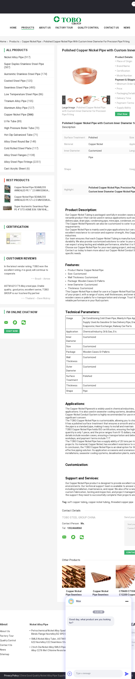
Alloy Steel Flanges (15, 155)
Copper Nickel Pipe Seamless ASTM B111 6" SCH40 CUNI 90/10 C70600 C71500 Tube (74, 593)
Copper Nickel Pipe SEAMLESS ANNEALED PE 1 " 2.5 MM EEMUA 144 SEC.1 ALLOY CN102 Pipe (31, 190)
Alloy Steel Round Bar (16, 141)
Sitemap (4, 654)
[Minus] (127, 601)
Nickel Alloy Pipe (14, 57)
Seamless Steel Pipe (16, 87)
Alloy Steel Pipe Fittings (18, 161)
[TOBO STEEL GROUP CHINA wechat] (26, 322)
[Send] (126, 673)
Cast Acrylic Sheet (15, 168)
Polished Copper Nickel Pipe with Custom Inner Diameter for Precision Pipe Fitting (84, 111)
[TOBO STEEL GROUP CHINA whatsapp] (17, 322)
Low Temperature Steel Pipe (21, 94)
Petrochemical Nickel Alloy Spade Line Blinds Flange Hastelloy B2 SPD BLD (51, 632)
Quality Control (88, 27)
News (127, 27)
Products (27, 27)
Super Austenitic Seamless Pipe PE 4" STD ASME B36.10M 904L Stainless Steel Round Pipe (31, 209)
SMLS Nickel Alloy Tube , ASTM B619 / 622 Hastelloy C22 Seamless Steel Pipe (52, 640)
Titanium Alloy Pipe (15, 101)
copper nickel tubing (99, 502)
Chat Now (122, 114)
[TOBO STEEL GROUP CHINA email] (8, 322)
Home (13, 27)
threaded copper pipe (122, 502)
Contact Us (111, 27)
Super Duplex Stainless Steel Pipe (24, 64)
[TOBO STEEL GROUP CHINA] (67, 20)
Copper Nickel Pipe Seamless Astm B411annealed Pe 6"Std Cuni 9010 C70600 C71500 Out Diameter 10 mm (100, 593)
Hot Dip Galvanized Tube (18, 134)
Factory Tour (64, 27)
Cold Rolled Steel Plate (18, 148)
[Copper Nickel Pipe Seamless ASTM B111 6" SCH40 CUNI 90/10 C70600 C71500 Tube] (73, 576)
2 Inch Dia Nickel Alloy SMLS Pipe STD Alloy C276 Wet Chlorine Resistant (51, 649)
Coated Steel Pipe (15, 80)
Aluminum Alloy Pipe (15, 107)
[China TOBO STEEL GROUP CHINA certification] (13, 238)
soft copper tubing (77, 502)
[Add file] (70, 673)
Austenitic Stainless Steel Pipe (22, 74)
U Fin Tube (10, 121)
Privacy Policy (11, 675)
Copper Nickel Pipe (31, 41)
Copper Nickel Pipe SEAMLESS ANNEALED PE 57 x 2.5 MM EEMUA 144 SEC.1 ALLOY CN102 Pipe (32, 200)
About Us (45, 27)
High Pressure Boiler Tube (19, 128)
